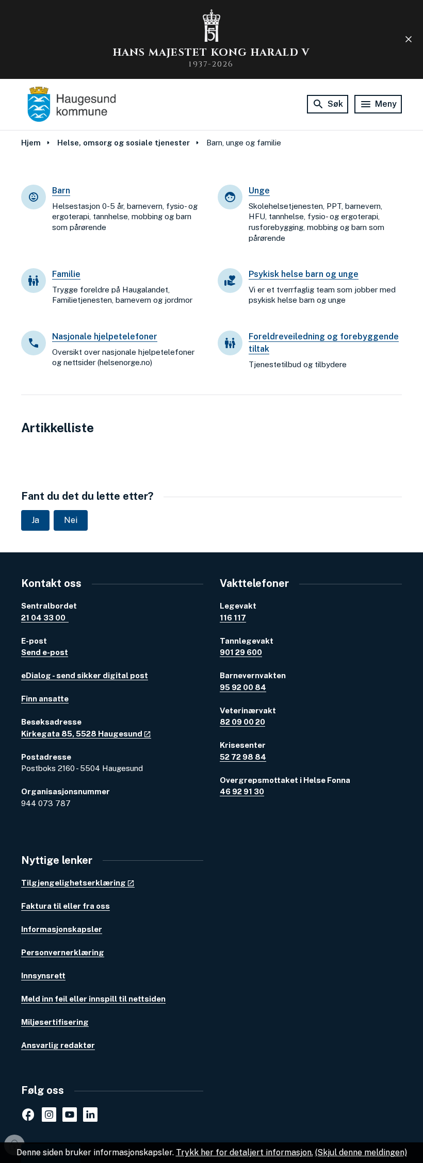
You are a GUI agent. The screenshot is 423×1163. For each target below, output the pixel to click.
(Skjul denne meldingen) (361, 1152)
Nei (70, 520)
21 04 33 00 (45, 617)
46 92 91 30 (242, 791)
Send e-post (44, 652)
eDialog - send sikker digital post (84, 675)
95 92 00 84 (243, 687)
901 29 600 (241, 652)
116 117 (233, 617)
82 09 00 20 (242, 721)
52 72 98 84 (243, 756)
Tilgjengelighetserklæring (73, 882)
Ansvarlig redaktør (58, 1045)
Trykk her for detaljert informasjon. (244, 1152)
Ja (35, 520)
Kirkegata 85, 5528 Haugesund (81, 733)
